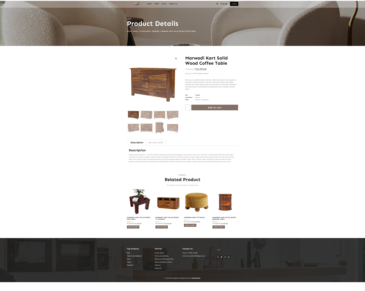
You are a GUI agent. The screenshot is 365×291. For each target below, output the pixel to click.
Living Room (144, 31)
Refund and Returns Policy (163, 262)
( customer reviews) (200, 73)
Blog (164, 4)
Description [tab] (137, 142)
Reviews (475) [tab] (155, 142)
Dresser (155, 31)
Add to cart (215, 107)
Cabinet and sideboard (134, 256)
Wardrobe (130, 265)
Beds (128, 253)
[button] (217, 3)
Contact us (158, 268)
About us (173, 4)
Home (149, 4)
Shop (157, 4)
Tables (129, 262)
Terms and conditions (162, 256)
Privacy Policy (159, 253)
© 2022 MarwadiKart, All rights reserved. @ (182, 278)
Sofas (128, 259)
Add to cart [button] (133, 227)
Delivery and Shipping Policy (164, 259)
